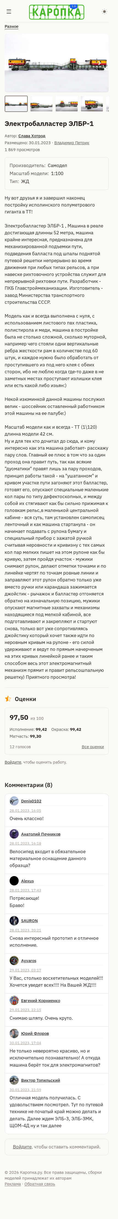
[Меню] (9, 12)
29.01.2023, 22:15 (25, 1010)
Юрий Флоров (35, 1033)
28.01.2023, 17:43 (25, 890)
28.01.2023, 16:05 (25, 810)
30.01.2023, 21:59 (25, 1090)
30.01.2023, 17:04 (25, 1043)
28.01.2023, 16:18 (25, 843)
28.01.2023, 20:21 (25, 930)
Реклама (13, 1183)
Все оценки (93, 746)
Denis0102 (31, 801)
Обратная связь (39, 1183)
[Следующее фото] (99, 63)
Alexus (27, 881)
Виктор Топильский (40, 1080)
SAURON (29, 920)
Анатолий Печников (40, 834)
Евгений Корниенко (40, 1000)
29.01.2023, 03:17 (25, 970)
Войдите (13, 762)
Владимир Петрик (71, 142)
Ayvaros (28, 960)
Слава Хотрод (31, 135)
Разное (11, 26)
